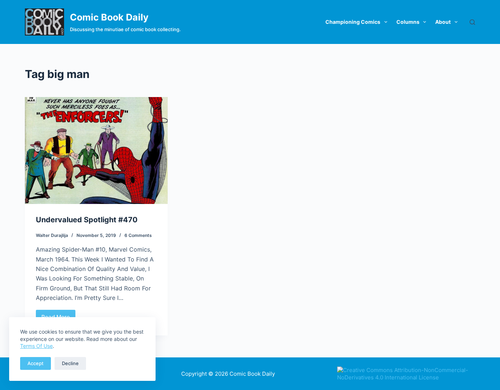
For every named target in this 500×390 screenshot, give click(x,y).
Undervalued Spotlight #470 (87, 219)
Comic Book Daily (109, 17)
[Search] (472, 22)
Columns (407, 22)
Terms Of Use (36, 346)
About (443, 22)
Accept (35, 363)
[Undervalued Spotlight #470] (96, 150)
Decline (70, 363)
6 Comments (138, 235)
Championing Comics (352, 22)
